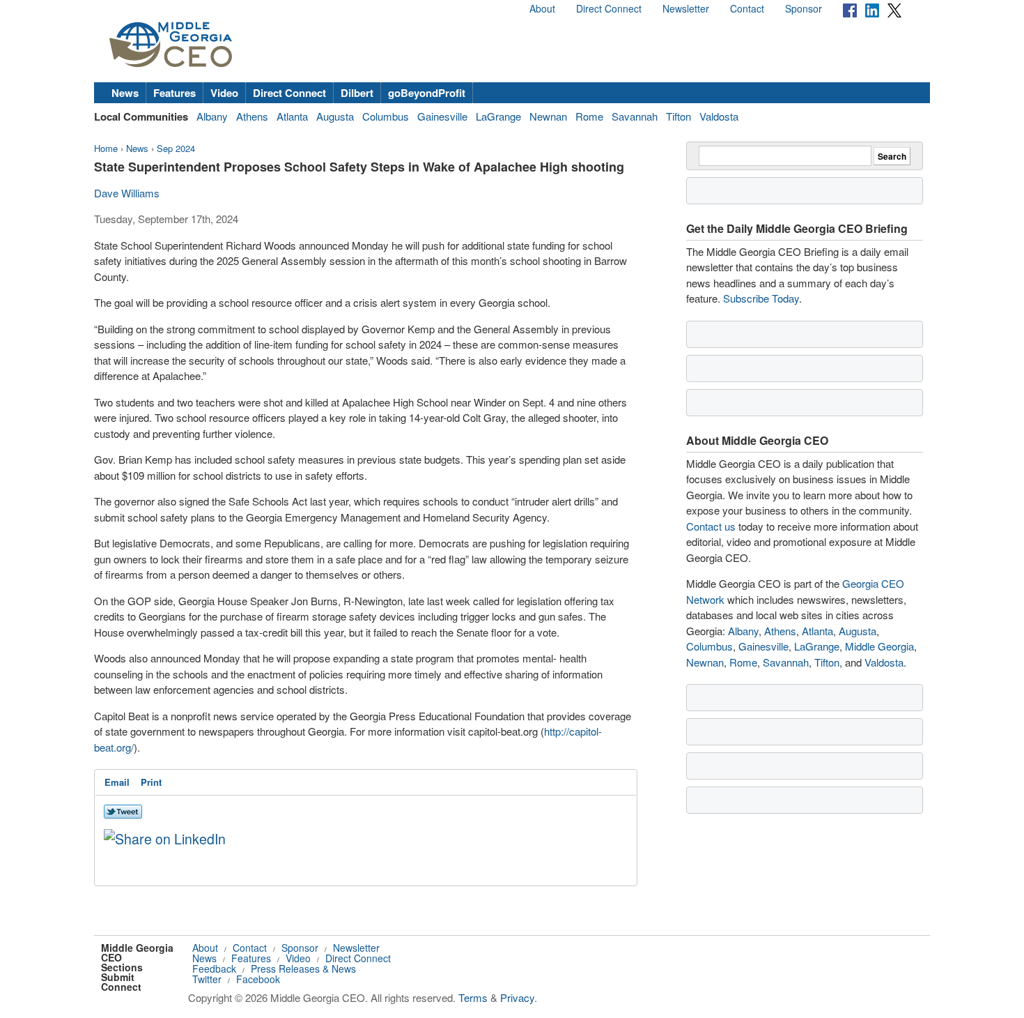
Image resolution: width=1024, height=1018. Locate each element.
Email (117, 782)
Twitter (207, 979)
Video (224, 92)
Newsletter (685, 8)
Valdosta (718, 116)
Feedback (214, 968)
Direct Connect (609, 8)
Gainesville (442, 116)
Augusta (335, 116)
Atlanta (292, 116)
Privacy (517, 997)
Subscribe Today (761, 298)
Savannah (635, 116)
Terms (473, 997)
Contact (747, 8)
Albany (212, 116)
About (542, 8)
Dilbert (357, 92)
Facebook (258, 979)
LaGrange (498, 116)
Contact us (711, 526)
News (125, 92)
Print (151, 782)
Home (106, 148)
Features (174, 92)
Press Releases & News (303, 968)
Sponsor (803, 8)
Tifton (678, 116)
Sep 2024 (176, 148)
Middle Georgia (879, 646)
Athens (252, 116)
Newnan (548, 116)
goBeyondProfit (426, 92)
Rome (589, 116)
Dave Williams (127, 192)
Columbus (385, 116)
